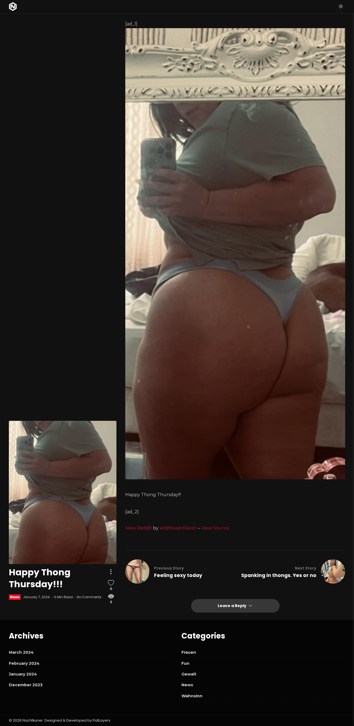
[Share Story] (110, 571)
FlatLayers (101, 720)
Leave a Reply (232, 605)
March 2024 (21, 652)
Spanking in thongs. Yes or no (278, 575)
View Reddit (138, 528)
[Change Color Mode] (340, 6)
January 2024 (23, 674)
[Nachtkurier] (13, 6)
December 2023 (26, 684)
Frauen (188, 652)
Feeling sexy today (178, 575)
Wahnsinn (191, 695)
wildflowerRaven (178, 528)
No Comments (89, 597)
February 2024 (24, 663)
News (15, 597)
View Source (215, 528)
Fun (185, 663)
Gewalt (188, 674)
